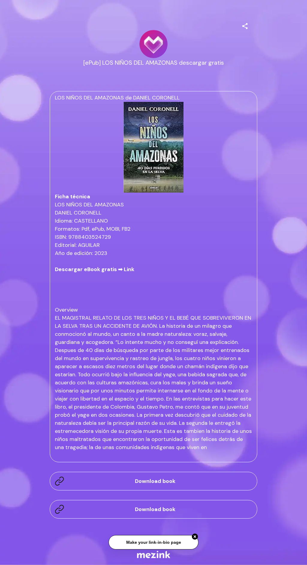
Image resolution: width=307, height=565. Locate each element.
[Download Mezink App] (153, 554)
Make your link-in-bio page (153, 541)
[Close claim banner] (195, 536)
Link (129, 269)
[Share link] (245, 25)
